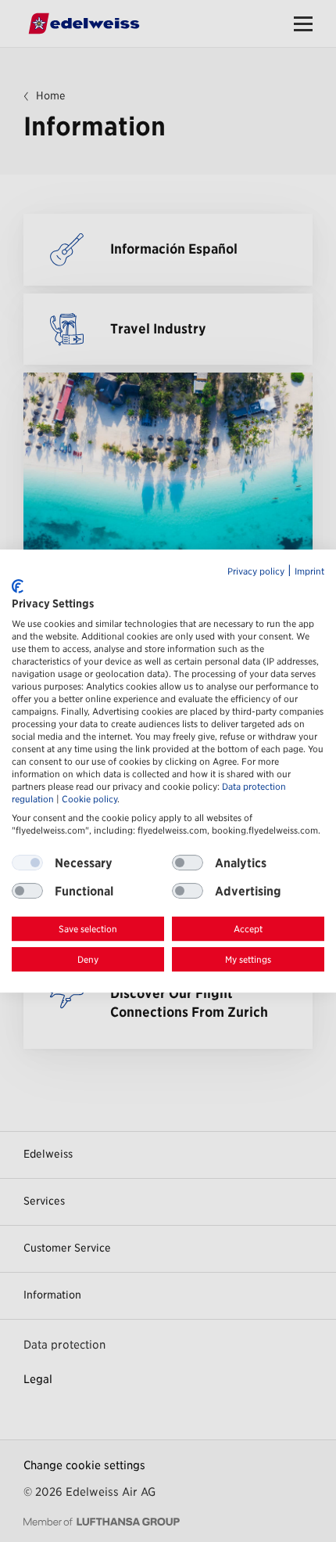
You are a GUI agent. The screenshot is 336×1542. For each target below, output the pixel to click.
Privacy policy (255, 571)
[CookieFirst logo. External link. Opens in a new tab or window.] (17, 586)
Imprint (309, 571)
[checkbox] (187, 863)
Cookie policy (89, 799)
